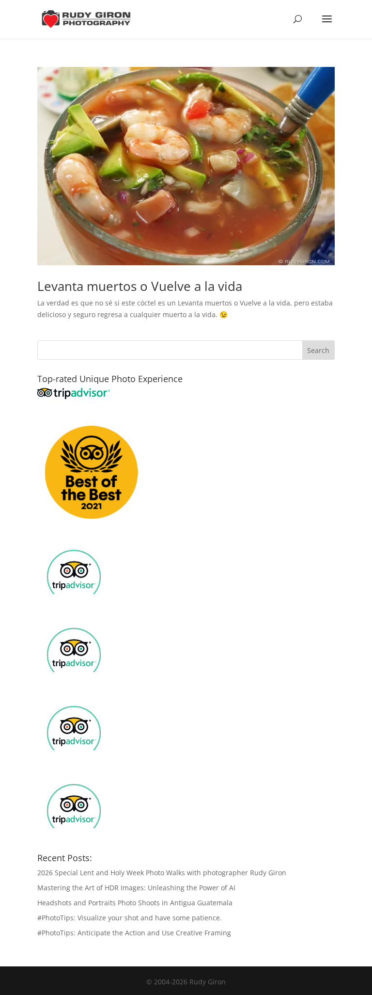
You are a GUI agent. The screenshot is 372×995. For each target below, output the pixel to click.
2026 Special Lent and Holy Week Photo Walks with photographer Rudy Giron (161, 872)
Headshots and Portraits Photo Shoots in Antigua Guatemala (134, 902)
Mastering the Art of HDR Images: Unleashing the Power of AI (136, 887)
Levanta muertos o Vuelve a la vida (139, 286)
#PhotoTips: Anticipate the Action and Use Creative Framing (134, 932)
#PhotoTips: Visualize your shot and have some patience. (129, 917)
